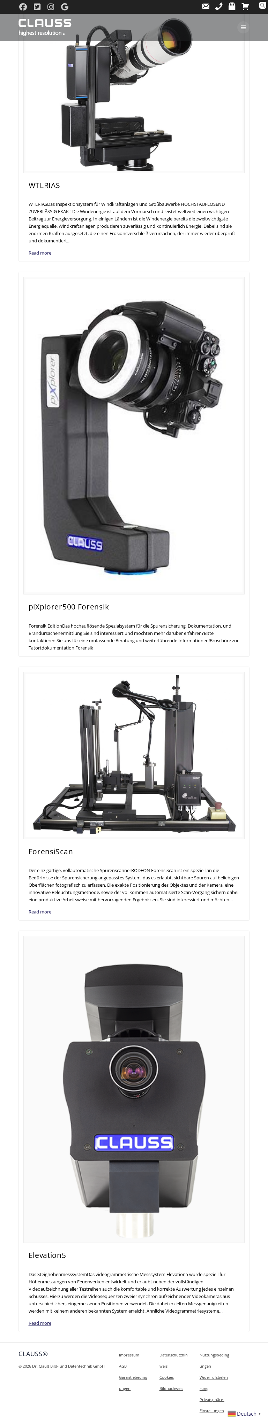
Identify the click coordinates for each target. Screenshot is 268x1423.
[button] (262, 7)
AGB (123, 1366)
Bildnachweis (171, 1388)
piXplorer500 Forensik (69, 607)
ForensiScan (51, 851)
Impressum (129, 1355)
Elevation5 (47, 1255)
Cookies (166, 1377)
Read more (40, 253)
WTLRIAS (44, 185)
